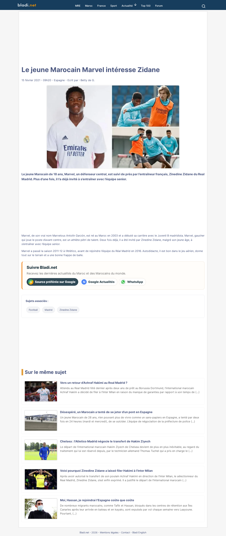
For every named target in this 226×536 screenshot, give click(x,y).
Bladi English (139, 532)
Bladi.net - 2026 (88, 532)
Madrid (48, 309)
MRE (77, 5)
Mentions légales (109, 532)
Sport (113, 5)
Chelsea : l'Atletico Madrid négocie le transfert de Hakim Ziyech (105, 441)
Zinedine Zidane (68, 309)
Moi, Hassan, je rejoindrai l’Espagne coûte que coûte (97, 500)
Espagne (59, 80)
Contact (125, 532)
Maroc (89, 5)
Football (33, 309)
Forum (159, 5)
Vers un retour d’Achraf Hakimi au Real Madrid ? (93, 382)
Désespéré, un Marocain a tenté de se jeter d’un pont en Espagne (106, 412)
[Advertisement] (113, 38)
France (101, 5)
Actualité (127, 5)
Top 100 (146, 5)
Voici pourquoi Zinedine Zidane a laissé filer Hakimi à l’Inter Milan (106, 470)
